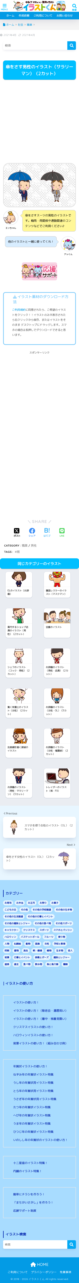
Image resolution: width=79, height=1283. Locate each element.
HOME (42, 1264)
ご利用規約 (19, 310)
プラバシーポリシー (44, 1272)
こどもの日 (10, 909)
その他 (24, 909)
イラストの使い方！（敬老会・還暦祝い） (40, 1011)
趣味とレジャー (61, 957)
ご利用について (43, 15)
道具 (7, 964)
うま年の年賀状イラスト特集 (32, 1124)
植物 (49, 950)
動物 (28, 943)
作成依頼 (24, 15)
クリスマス (29, 930)
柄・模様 (37, 950)
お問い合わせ (65, 15)
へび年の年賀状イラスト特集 (32, 1115)
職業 (25, 545)
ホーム (10, 15)
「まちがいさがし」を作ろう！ (33, 1202)
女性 (46, 943)
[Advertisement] (39, 122)
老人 (70, 950)
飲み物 (38, 964)
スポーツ (44, 930)
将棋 (7, 950)
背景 (7, 957)
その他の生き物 (64, 909)
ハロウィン (10, 936)
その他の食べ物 (43, 923)
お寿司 (8, 902)
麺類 (65, 964)
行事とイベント (22, 957)
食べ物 (26, 964)
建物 (16, 950)
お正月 (31, 902)
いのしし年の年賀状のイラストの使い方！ (40, 1140)
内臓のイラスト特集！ (27, 1171)
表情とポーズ (42, 957)
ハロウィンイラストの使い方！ (33, 1035)
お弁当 (19, 902)
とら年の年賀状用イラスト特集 (33, 1091)
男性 (34, 545)
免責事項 (65, 1272)
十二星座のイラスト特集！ (30, 1163)
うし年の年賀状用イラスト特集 (33, 1083)
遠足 (16, 964)
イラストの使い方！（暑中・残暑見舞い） (40, 1019)
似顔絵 (17, 943)
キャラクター (11, 930)
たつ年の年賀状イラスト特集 (32, 1107)
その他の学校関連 (42, 909)
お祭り (43, 902)
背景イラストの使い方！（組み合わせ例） (40, 1043)
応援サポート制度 (24, 1211)
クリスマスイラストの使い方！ (33, 1027)
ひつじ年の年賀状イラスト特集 (33, 1132)
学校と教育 (59, 943)
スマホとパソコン (62, 930)
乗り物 (61, 936)
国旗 (37, 943)
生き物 (59, 950)
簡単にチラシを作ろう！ (29, 1194)
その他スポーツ (64, 923)
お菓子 (54, 902)
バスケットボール (30, 936)
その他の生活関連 (14, 916)
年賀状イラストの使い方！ (30, 1066)
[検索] (71, 45)
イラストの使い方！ (26, 1002)
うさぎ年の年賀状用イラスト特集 (34, 1099)
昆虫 (25, 950)
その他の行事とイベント (40, 916)
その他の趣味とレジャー (17, 923)
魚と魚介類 (52, 964)
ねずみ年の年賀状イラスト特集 (33, 1074)
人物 (7, 943)
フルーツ (48, 936)
